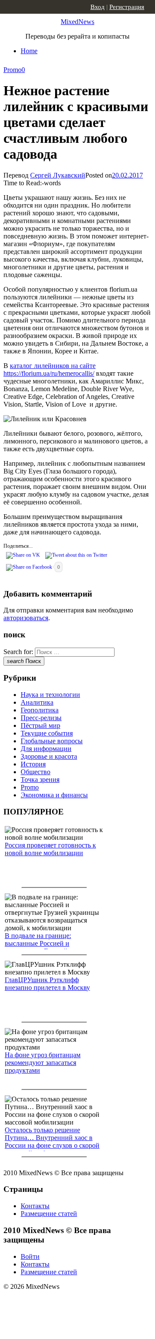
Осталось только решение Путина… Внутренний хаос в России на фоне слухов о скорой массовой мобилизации (52, 1141)
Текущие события (47, 733)
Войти (30, 1256)
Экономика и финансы (54, 795)
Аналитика (37, 702)
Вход (97, 6)
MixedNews (77, 21)
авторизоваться (25, 617)
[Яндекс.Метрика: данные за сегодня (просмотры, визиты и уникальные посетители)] (71, 1302)
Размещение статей (49, 1213)
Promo (12, 69)
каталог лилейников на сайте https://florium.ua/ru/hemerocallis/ (49, 369)
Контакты (35, 1205)
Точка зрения (40, 779)
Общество (35, 771)
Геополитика (40, 710)
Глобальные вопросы (52, 741)
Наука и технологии (50, 694)
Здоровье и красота (49, 756)
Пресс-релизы (41, 717)
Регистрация (126, 6)
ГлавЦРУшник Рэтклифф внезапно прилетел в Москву (47, 983)
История (33, 764)
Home (29, 50)
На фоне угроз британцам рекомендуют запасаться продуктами (43, 1062)
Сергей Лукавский (57, 175)
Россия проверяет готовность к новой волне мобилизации (50, 848)
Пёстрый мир (40, 725)
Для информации (46, 748)
